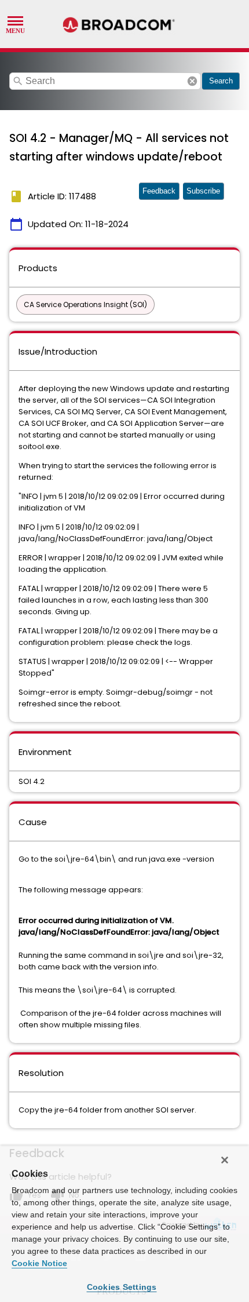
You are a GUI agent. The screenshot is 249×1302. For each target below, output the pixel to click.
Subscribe (203, 191)
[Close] (224, 1160)
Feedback (158, 191)
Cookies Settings (122, 1287)
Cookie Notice (39, 1263)
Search (221, 80)
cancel (192, 81)
